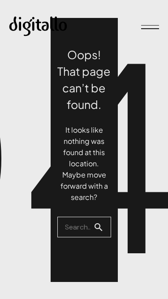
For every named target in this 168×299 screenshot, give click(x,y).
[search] (102, 226)
